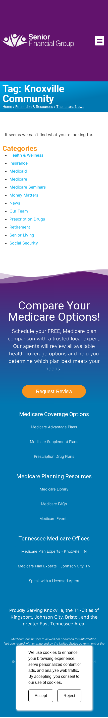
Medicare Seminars (28, 187)
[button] (99, 40)
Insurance (19, 163)
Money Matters (24, 195)
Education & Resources (34, 106)
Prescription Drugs (27, 219)
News (15, 203)
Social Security (24, 242)
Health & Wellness (26, 155)
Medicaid (18, 171)
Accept (41, 696)
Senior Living (22, 235)
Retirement (20, 227)
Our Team (19, 211)
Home (7, 106)
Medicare (18, 179)
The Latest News (70, 106)
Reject (69, 696)
